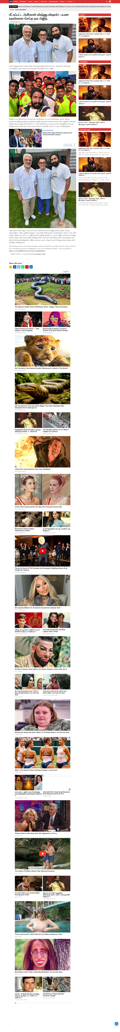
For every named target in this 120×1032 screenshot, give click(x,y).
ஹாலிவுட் (36, 1)
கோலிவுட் (15, 1)
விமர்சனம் (62, 1)
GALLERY (69, 1)
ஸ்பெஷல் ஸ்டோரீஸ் (54, 1)
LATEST (82, 15)
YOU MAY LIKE (84, 129)
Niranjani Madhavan (15, 22)
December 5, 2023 (40, 254)
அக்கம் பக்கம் (44, 1)
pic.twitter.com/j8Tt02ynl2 (36, 251)
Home (11, 9)
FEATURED (83, 62)
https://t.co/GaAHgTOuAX (18, 251)
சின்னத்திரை (23, 1)
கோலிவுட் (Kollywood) (20, 9)
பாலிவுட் (30, 1)
